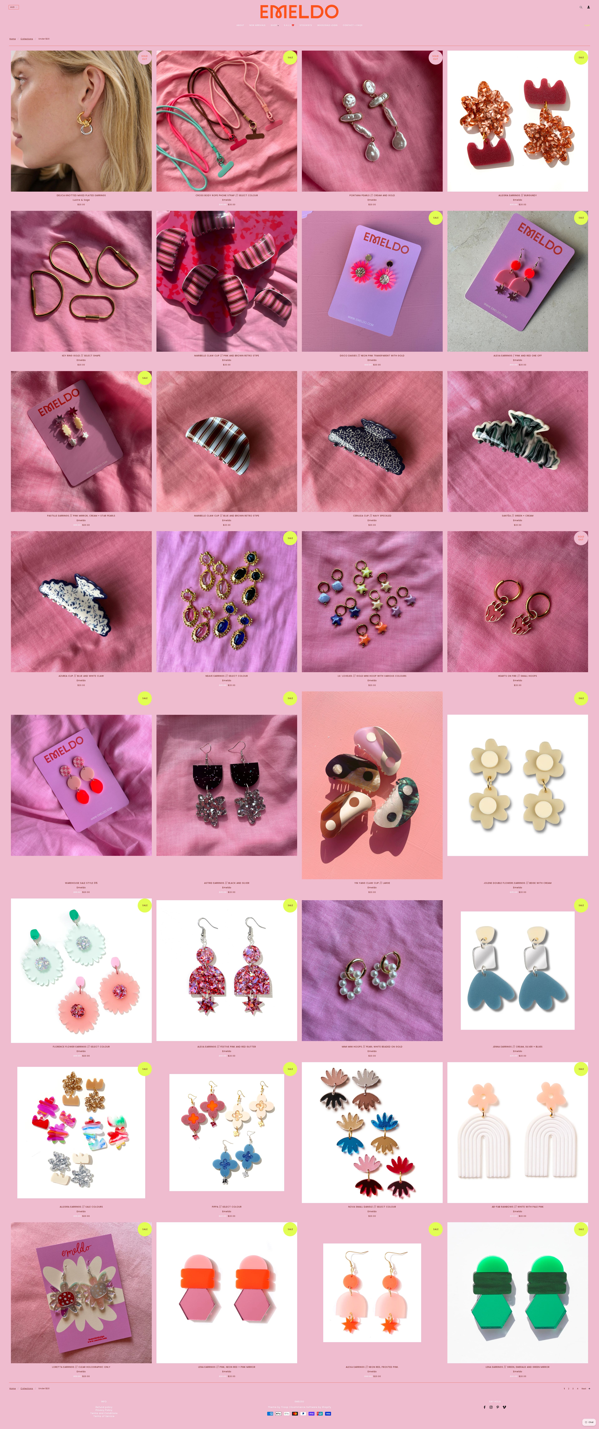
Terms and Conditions (104, 1413)
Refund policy (104, 1407)
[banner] (299, 11)
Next (584, 1388)
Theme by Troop (278, 1407)
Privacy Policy (104, 1410)
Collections (27, 38)
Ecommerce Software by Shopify (311, 1407)
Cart (587, 25)
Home (13, 38)
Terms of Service (103, 1416)
